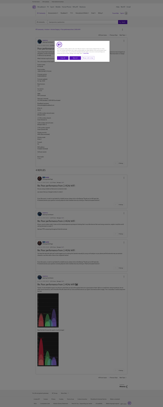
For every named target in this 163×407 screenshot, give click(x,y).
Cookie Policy (86, 53)
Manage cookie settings (88, 57)
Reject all (75, 57)
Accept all (63, 57)
